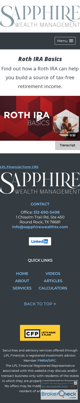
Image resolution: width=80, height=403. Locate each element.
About (22, 281)
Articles (53, 281)
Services (22, 288)
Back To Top (38, 304)
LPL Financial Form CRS (19, 167)
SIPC (52, 361)
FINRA (42, 361)
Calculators (53, 288)
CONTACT (40, 204)
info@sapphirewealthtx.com (40, 227)
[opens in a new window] (40, 241)
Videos (53, 273)
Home (22, 273)
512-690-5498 (47, 212)
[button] (65, 41)
